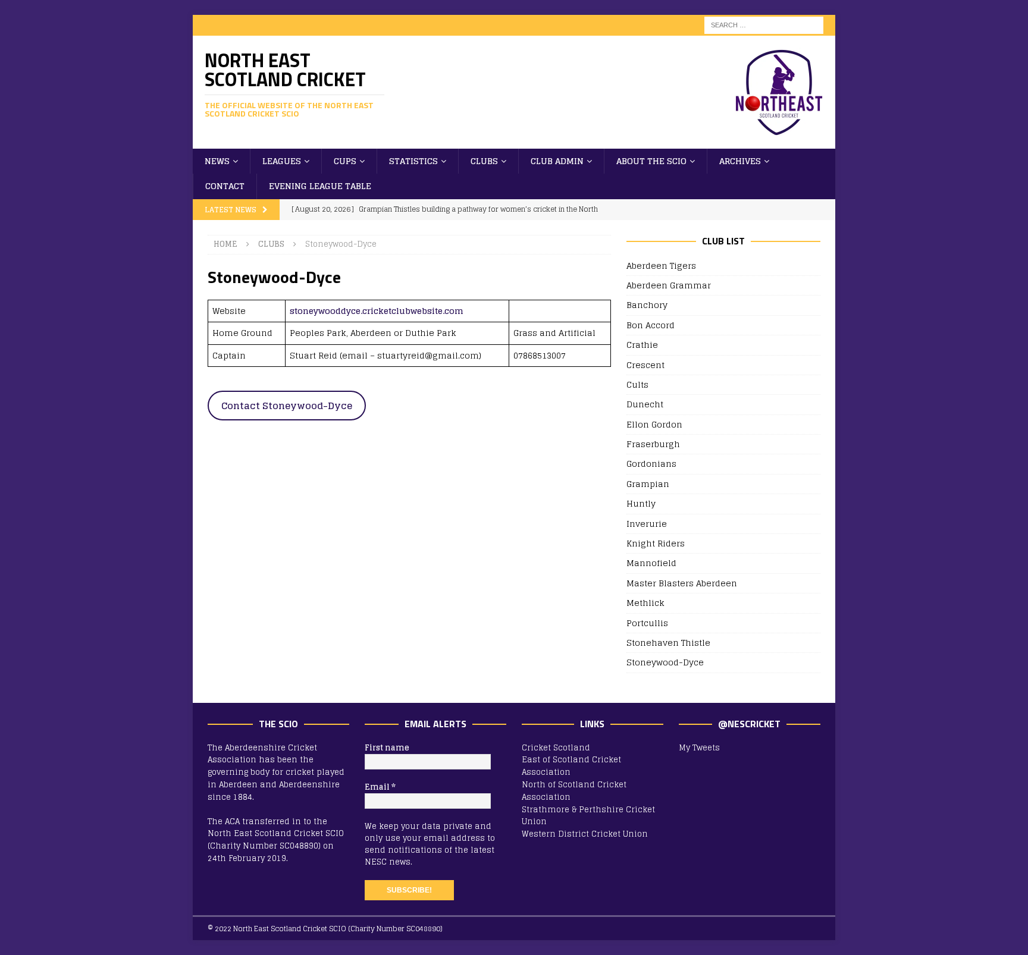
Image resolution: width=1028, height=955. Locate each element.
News (217, 160)
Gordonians (651, 463)
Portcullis (647, 622)
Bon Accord (650, 325)
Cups (345, 160)
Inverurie (646, 523)
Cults (637, 384)
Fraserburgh (653, 443)
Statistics (413, 160)
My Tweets (699, 748)
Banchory (646, 304)
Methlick (645, 602)
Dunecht (644, 404)
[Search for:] (763, 24)
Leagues (281, 160)
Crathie (642, 344)
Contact (225, 185)
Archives (740, 160)
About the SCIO (651, 160)
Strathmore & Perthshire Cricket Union (588, 816)
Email (380, 787)
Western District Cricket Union (585, 834)
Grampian (647, 483)
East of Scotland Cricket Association (571, 766)
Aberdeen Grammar (668, 285)
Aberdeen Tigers (661, 266)
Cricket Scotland (556, 748)
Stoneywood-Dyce (665, 662)
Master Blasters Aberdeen (681, 583)
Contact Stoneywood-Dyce (286, 405)
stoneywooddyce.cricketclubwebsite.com (376, 310)
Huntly (641, 503)
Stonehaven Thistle (668, 642)
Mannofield (651, 562)
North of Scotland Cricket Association (574, 791)
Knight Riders (655, 543)
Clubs (484, 160)
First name (387, 748)
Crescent (645, 364)
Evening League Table (320, 185)
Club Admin (557, 160)
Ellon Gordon (654, 424)
